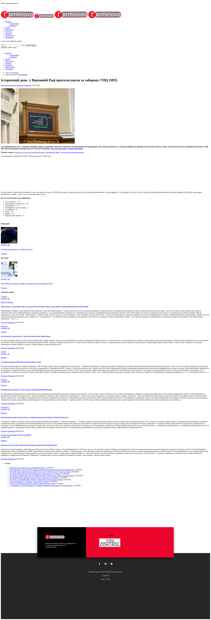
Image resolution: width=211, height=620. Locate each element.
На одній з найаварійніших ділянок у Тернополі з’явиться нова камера (36, 480)
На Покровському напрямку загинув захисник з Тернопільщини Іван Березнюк (26, 389)
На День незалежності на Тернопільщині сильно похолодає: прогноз (35, 474)
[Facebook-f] (99, 564)
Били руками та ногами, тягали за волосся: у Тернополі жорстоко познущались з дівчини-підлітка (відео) (35, 417)
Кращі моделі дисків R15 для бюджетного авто (27, 468)
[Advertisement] (67, 174)
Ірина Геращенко (76, 149)
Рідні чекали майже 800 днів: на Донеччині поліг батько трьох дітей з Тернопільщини (42, 476)
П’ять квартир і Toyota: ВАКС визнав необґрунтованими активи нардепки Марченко (42, 470)
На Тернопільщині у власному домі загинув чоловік (29, 482)
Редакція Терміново (24, 85)
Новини (4, 85)
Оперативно (11, 85)
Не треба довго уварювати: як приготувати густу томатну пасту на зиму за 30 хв (40, 472)
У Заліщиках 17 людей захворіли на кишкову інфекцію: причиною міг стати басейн (41, 485)
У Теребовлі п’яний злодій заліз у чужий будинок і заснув (17, 249)
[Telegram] (112, 564)
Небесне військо (7, 302)
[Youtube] (105, 564)
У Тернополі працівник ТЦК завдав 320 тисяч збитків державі (21, 362)
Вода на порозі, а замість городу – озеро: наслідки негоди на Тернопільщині (25, 336)
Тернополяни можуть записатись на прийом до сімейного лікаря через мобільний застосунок (26, 283)
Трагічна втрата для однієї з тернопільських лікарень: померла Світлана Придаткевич (29, 445)
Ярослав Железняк (58, 149)
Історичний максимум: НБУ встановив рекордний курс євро (32, 483)
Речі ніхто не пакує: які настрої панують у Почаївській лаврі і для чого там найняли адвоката (49, 152)
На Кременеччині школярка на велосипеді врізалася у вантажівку (34, 478)
